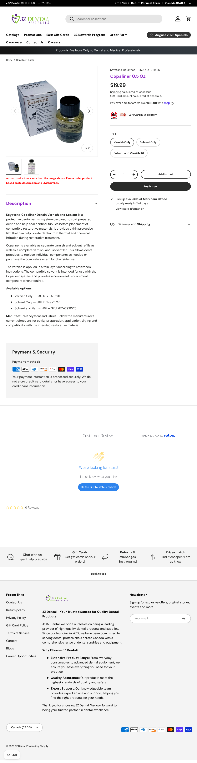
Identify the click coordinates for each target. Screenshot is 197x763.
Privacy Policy (16, 618)
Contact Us (34, 42)
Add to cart (165, 174)
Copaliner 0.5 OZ (25, 60)
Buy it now (151, 186)
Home (9, 60)
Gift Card (116, 96)
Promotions (33, 35)
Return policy (15, 610)
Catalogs (12, 35)
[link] (22, 507)
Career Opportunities (21, 656)
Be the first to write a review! (98, 487)
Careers (54, 42)
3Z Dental (20, 746)
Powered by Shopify (37, 746)
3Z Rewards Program (89, 35)
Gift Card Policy (17, 625)
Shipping (115, 92)
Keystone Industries (122, 70)
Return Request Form (145, 3)
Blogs (10, 648)
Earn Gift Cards (57, 35)
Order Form (118, 35)
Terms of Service (17, 633)
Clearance (14, 42)
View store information (130, 208)
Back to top (98, 573)
